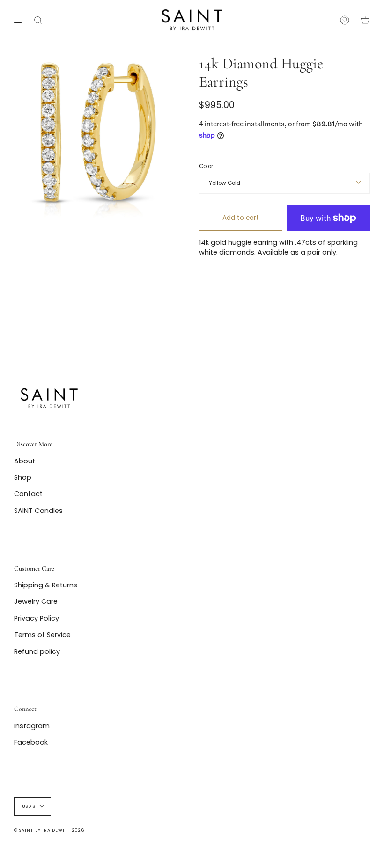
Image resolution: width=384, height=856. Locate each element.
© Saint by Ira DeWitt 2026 (49, 830)
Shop (22, 477)
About (24, 461)
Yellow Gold (224, 183)
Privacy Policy (36, 618)
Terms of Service (42, 634)
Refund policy (37, 651)
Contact (28, 493)
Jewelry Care (36, 601)
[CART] (365, 20)
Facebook (31, 742)
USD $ (29, 806)
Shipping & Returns (45, 585)
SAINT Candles (38, 510)
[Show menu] (21, 20)
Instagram (32, 726)
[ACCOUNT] (344, 20)
